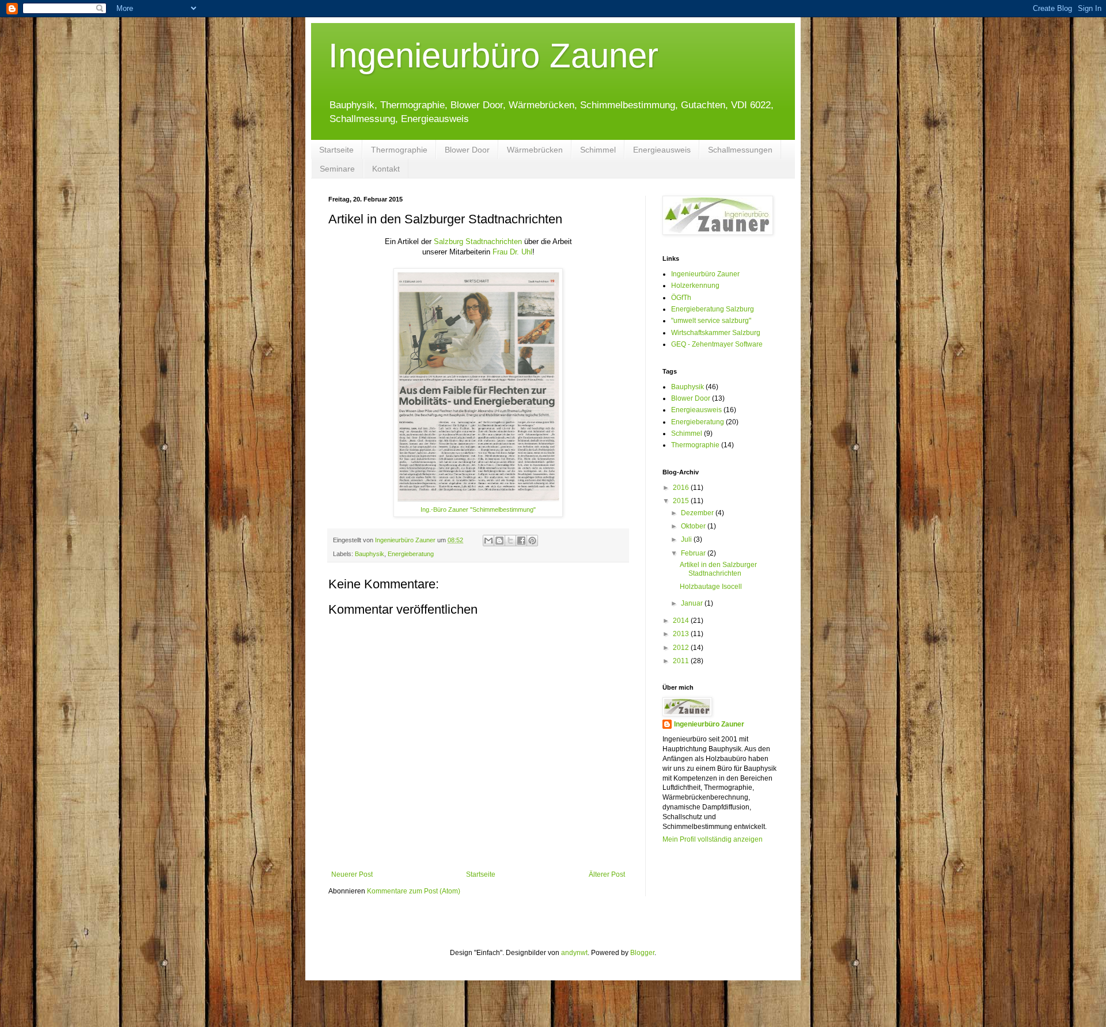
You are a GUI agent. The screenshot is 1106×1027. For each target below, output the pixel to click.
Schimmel (598, 149)
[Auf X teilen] (510, 540)
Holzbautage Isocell (711, 587)
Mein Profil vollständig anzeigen (712, 839)
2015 (682, 501)
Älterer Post (607, 874)
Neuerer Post (352, 874)
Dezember (698, 513)
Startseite (336, 149)
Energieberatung (411, 553)
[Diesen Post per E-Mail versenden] (488, 540)
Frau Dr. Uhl (512, 252)
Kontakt (386, 168)
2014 (682, 621)
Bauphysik (369, 553)
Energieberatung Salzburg (712, 309)
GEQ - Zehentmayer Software (717, 344)
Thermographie (399, 149)
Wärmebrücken (535, 149)
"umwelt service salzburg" (711, 321)
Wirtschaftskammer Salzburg (715, 333)
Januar (692, 603)
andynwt (574, 953)
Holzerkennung (695, 286)
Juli (687, 539)
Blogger (642, 953)
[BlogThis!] (499, 540)
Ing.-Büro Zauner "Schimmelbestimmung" (478, 509)
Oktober (694, 526)
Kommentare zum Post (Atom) (413, 891)
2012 (682, 648)
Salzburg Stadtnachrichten (478, 241)
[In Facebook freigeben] (521, 540)
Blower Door (467, 149)
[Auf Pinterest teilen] (532, 540)
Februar (694, 553)
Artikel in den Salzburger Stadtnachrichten (718, 569)
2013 (682, 634)
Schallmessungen (740, 149)
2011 (682, 661)
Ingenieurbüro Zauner (493, 55)
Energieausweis (662, 149)
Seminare (337, 168)
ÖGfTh (681, 298)
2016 (682, 488)
